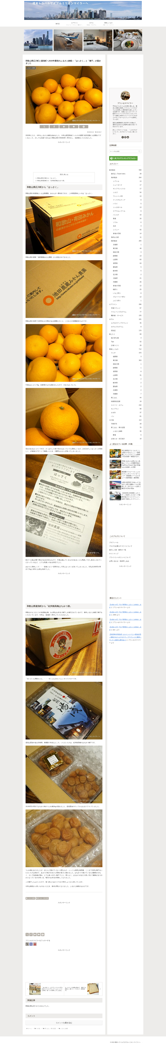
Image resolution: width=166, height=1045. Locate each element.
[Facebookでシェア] (54, 126)
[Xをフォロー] (27, 944)
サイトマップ (113, 553)
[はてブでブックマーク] (64, 126)
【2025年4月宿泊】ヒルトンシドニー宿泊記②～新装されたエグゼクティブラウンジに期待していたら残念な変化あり (125, 637)
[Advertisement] (64, 156)
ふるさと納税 (31, 898)
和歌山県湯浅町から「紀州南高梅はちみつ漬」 (51, 180)
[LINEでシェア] (73, 126)
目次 (61, 174)
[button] (139, 151)
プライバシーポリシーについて (120, 557)
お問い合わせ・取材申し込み (119, 561)
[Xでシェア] (44, 126)
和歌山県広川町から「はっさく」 (47, 178)
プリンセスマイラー (125, 103)
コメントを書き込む (64, 1023)
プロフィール (113, 542)
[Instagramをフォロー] (31, 944)
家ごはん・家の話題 (43, 898)
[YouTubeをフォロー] (35, 944)
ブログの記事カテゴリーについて (120, 546)
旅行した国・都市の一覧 (117, 550)
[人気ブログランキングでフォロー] (123, 158)
